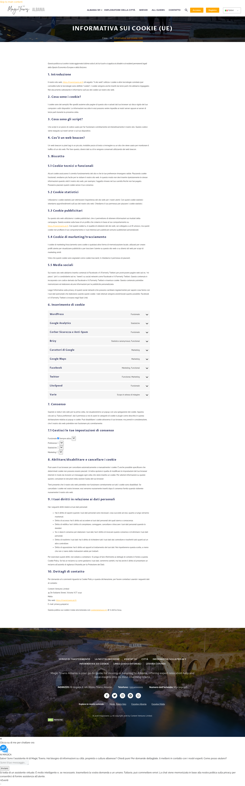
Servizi (143, 10)
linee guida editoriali (127, 663)
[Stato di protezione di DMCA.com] (55, 719)
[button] (186, 10)
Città (145, 659)
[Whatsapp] (138, 695)
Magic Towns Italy (117, 704)
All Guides (158, 10)
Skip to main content (11, 2)
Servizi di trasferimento (74, 659)
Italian (231, 10)
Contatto (175, 10)
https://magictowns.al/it (73, 82)
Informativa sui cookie (94, 663)
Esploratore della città (119, 10)
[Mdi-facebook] (106, 695)
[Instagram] (122, 695)
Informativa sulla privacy (169, 659)
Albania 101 (93, 10)
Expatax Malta (158, 704)
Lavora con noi (156, 663)
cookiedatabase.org (99, 610)
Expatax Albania (138, 704)
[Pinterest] (130, 695)
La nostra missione (107, 659)
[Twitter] (114, 695)
